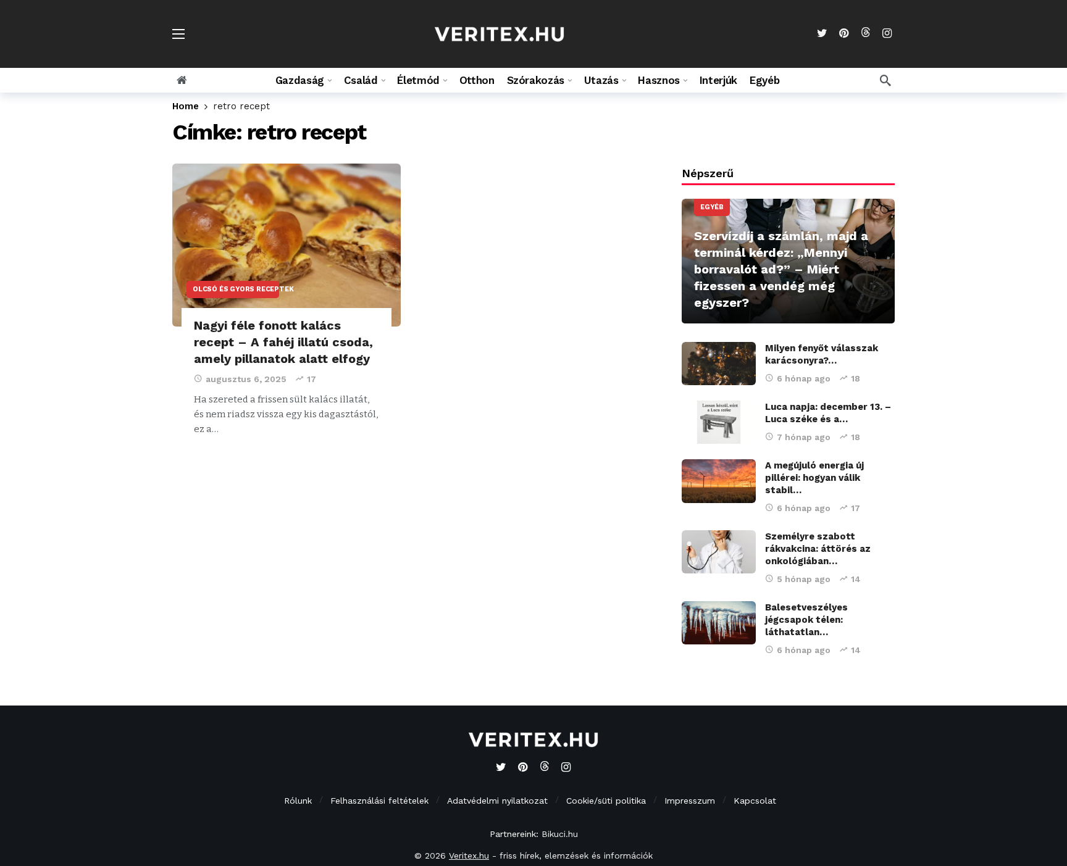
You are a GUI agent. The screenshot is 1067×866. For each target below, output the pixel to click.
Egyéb (712, 207)
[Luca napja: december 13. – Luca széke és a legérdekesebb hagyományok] (719, 422)
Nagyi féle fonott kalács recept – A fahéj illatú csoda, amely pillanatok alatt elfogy (283, 342)
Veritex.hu (469, 855)
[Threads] (865, 34)
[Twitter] (822, 34)
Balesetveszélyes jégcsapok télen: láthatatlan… (806, 620)
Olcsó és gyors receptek (236, 289)
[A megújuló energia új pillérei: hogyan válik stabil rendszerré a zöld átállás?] (719, 480)
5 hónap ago (804, 579)
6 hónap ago (804, 378)
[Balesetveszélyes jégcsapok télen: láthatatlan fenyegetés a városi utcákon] (719, 622)
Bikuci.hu (560, 834)
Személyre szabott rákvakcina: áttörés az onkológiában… (818, 549)
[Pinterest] (844, 34)
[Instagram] (887, 34)
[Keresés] (885, 80)
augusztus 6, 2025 (246, 379)
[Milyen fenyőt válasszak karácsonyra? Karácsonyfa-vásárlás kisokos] (719, 363)
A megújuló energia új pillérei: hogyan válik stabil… (814, 478)
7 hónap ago (804, 437)
